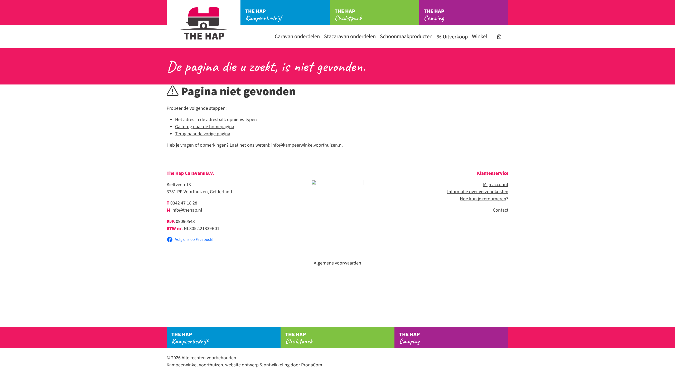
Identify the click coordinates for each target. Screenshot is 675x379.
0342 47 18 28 (183, 203)
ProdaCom (311, 365)
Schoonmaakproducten (406, 36)
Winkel (479, 36)
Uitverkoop (455, 37)
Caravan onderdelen (297, 36)
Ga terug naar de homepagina (204, 126)
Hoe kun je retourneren (483, 199)
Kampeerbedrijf (263, 15)
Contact (500, 210)
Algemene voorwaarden (337, 263)
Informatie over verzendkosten (477, 191)
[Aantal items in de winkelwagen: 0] (499, 37)
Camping (434, 15)
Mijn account (495, 184)
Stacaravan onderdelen (350, 36)
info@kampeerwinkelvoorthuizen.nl (307, 145)
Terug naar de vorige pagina (202, 134)
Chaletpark (348, 15)
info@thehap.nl (186, 210)
